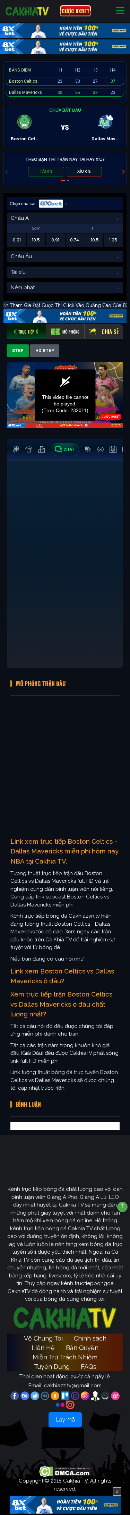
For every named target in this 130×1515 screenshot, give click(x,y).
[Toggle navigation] (120, 11)
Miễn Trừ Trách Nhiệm (65, 1357)
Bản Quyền (82, 1347)
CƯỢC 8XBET (75, 11)
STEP (18, 350)
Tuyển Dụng (52, 1366)
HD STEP (44, 350)
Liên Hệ (43, 1347)
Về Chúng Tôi (43, 1338)
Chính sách (90, 1338)
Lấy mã (65, 1419)
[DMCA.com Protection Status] (65, 1471)
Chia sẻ (110, 332)
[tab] (26, 331)
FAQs (88, 1366)
